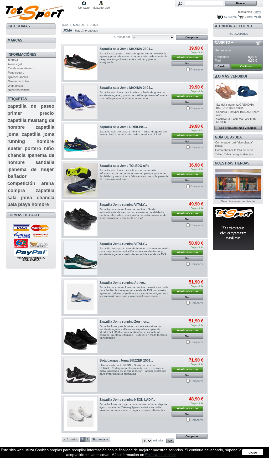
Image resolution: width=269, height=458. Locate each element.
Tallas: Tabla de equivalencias (234, 154)
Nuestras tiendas (19, 89)
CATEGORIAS (19, 26)
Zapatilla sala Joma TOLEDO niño (124, 166)
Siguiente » (100, 439)
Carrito (222, 42)
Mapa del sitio (101, 7)
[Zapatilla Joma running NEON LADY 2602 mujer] (80, 414)
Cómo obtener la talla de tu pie (234, 150)
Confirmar (246, 66)
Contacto (84, 7)
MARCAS (15, 40)
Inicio (64, 25)
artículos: (158, 440)
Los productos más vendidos (238, 127)
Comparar (196, 69)
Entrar (257, 11)
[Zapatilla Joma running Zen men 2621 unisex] (80, 335)
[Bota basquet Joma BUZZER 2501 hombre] (80, 375)
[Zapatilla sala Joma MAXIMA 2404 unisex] (80, 102)
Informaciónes (22, 54)
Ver (187, 63)
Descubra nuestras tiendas (238, 201)
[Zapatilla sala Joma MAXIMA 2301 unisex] (80, 63)
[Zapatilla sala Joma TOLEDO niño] (80, 180)
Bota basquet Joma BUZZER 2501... (126, 360)
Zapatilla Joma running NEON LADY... (127, 400)
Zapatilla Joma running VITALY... (123, 205)
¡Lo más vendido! (231, 76)
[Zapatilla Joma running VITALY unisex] (80, 219)
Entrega (13, 59)
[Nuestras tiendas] (238, 198)
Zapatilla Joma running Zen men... (124, 321)
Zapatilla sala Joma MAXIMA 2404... (126, 88)
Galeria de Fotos (18, 81)
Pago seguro (16, 72)
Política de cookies (160, 454)
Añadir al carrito (187, 57)
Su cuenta (230, 16)
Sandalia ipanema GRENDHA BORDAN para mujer (235, 106)
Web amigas (16, 85)
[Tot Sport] (40, 11)
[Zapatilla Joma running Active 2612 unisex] (80, 297)
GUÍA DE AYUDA (228, 137)
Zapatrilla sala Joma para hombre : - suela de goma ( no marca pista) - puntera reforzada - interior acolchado (134, 133)
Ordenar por (122, 36)
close (253, 452)
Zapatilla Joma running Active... (123, 283)
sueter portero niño (31, 148)
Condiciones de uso (20, 68)
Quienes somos (18, 77)
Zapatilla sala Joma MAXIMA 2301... (126, 49)
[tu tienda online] (233, 248)
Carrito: (249, 16)
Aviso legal (15, 64)
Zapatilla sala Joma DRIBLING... (123, 127)
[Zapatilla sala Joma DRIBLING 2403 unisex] (80, 141)
